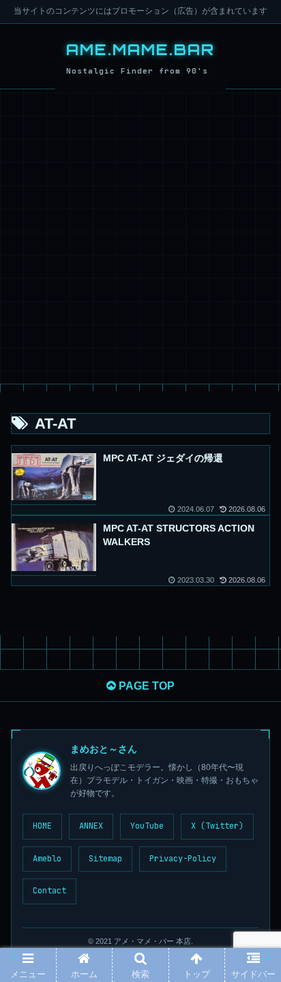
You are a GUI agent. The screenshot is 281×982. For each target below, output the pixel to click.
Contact (49, 890)
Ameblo (47, 858)
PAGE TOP (145, 686)
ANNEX (91, 825)
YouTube (147, 825)
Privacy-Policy (182, 858)
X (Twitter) (217, 825)
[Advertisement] (140, 236)
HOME (42, 825)
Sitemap (105, 858)
